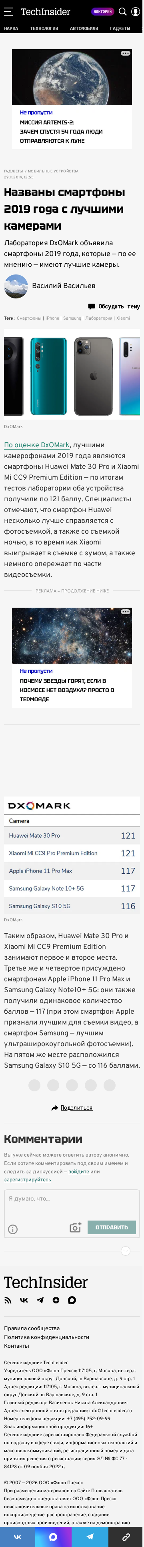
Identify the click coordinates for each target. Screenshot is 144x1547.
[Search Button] (122, 11)
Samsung (72, 318)
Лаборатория (98, 318)
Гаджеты (13, 172)
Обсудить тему (119, 306)
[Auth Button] (135, 11)
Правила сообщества (32, 1328)
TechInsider (46, 11)
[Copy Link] (126, 1537)
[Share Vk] (17, 1537)
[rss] (8, 1300)
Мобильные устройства (53, 172)
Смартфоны (29, 318)
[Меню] (8, 11)
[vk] (24, 1300)
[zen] (56, 1300)
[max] (72, 1300)
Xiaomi (123, 318)
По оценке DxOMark (37, 445)
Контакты (16, 1346)
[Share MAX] (53, 1537)
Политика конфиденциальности (46, 1337)
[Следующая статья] (72, 1251)
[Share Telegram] (90, 1537)
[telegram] (40, 1300)
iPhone (52, 318)
